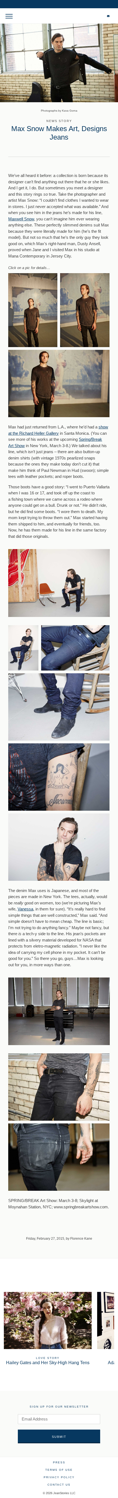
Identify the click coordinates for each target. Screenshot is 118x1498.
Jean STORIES (59, 19)
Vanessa (25, 909)
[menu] (9, 16)
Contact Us (59, 1484)
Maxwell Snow (21, 219)
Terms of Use (59, 1469)
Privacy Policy (59, 1477)
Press (59, 1462)
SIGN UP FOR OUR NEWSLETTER (59, 1406)
